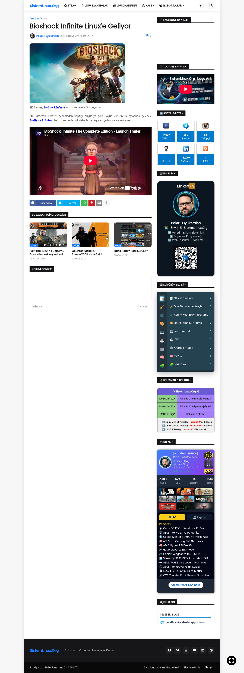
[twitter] (177, 650)
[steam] (211, 650)
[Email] (99, 203)
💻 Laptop (199, 517)
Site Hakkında (192, 667)
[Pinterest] (91, 203)
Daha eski (143, 306)
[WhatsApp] (84, 203)
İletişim (209, 667)
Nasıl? (149, 5)
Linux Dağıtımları (96, 5)
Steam (71, 5)
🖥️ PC (172, 517)
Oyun (45, 18)
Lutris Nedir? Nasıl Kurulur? (131, 251)
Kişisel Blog (183, 461)
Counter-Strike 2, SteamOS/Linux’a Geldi (87, 252)
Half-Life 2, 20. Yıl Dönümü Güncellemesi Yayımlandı (47, 252)
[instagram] (186, 650)
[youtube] (194, 650)
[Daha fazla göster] (106, 203)
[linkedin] (203, 650)
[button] (202, 6)
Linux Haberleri (126, 5)
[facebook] (169, 650)
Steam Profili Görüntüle (186, 585)
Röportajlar (172, 5)
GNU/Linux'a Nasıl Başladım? (161, 667)
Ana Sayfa (36, 18)
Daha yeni (38, 306)
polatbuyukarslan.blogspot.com (182, 622)
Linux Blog (182, 464)
